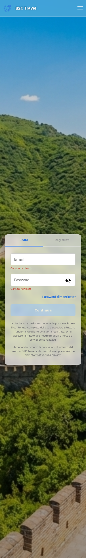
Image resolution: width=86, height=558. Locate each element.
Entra (24, 240)
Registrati (62, 240)
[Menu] (80, 8)
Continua (43, 310)
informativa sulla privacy (45, 355)
